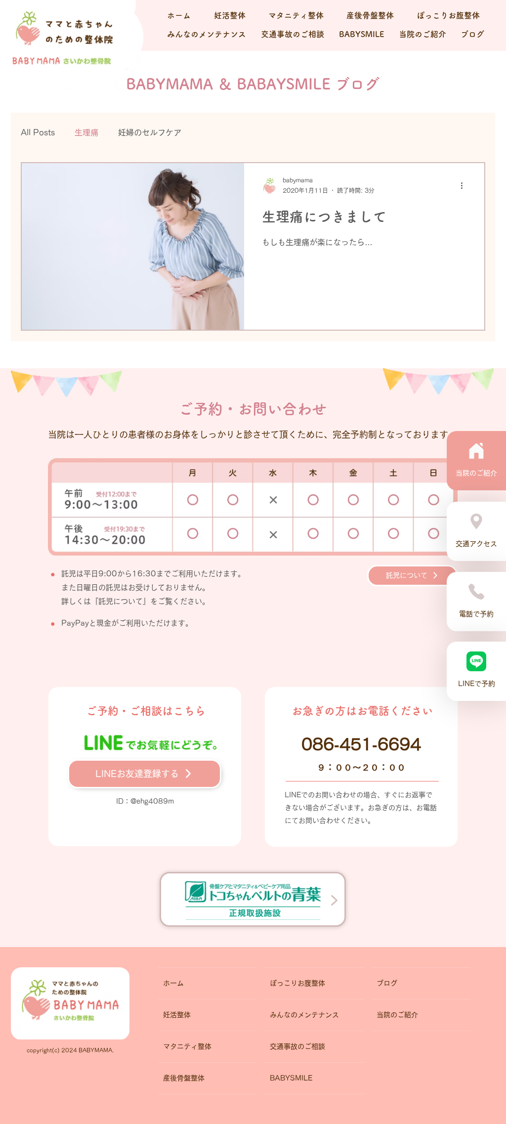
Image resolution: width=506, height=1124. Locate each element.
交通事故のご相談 (297, 1046)
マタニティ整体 (187, 1046)
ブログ (387, 983)
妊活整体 (177, 1014)
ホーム (173, 983)
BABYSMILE (291, 1078)
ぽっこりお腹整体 (297, 983)
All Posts (38, 132)
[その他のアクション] (465, 186)
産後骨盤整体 (184, 1078)
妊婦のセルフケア (149, 132)
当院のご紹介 (397, 1014)
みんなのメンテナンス (304, 1014)
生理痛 (86, 132)
